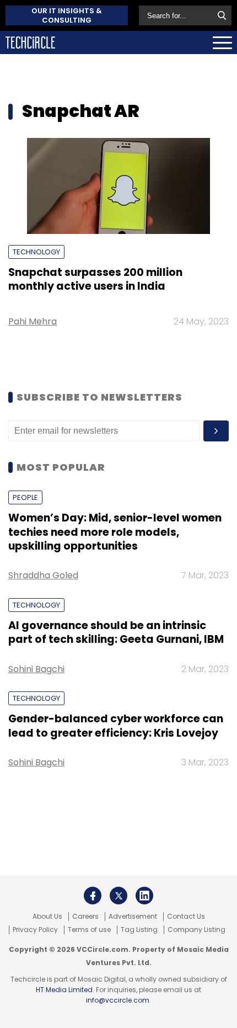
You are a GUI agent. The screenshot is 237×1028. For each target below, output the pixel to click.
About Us (47, 916)
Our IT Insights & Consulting (66, 15)
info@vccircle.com (117, 1000)
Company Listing (196, 929)
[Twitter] (118, 895)
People (25, 497)
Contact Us (186, 916)
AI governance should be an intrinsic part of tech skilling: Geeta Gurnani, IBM (116, 632)
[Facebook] (92, 895)
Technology (36, 252)
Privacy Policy (35, 929)
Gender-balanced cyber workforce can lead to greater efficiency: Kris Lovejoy (115, 725)
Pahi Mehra (32, 321)
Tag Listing (139, 929)
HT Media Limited (64, 989)
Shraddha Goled (43, 575)
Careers (85, 916)
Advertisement (133, 916)
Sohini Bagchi (36, 669)
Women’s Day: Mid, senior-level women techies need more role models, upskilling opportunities (115, 531)
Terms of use (89, 929)
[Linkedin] (144, 895)
